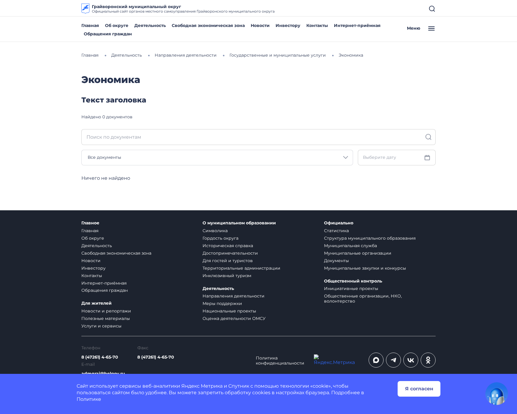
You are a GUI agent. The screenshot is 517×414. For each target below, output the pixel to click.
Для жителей (96, 303)
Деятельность (150, 25)
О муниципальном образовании (239, 223)
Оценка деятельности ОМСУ (234, 318)
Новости (260, 25)
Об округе (116, 25)
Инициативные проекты (351, 288)
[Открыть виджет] (496, 393)
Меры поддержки (222, 303)
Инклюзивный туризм (227, 275)
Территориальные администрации (241, 268)
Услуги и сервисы (101, 326)
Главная (90, 25)
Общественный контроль (353, 281)
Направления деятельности (233, 296)
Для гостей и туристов (228, 260)
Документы (336, 260)
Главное (90, 223)
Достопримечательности (230, 253)
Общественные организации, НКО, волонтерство (363, 298)
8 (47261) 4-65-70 (99, 357)
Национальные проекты (229, 311)
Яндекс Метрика (202, 386)
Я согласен (419, 389)
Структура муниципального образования (370, 238)
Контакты (317, 25)
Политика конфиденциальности (280, 361)
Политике (89, 399)
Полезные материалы (105, 318)
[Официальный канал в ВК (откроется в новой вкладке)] (410, 360)
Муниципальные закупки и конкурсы (365, 268)
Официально (338, 223)
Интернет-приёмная (357, 25)
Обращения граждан (108, 34)
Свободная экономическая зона (208, 25)
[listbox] (217, 157)
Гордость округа (220, 238)
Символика (215, 230)
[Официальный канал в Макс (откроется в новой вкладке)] (376, 360)
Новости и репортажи (106, 311)
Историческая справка (228, 245)
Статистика (336, 230)
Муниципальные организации (357, 253)
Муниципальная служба (350, 245)
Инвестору (288, 25)
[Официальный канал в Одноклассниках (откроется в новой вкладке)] (428, 360)
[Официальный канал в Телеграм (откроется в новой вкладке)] (393, 360)
